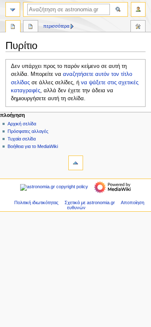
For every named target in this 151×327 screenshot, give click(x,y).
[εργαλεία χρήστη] (138, 9)
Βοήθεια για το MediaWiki (33, 146)
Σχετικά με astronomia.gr (90, 202)
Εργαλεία (138, 27)
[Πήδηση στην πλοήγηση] (12, 9)
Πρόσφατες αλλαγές (28, 131)
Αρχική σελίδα (22, 123)
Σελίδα (13, 27)
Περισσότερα (56, 26)
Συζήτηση (30, 27)
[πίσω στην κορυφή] (75, 163)
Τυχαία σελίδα (22, 138)
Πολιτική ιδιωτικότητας (36, 202)
